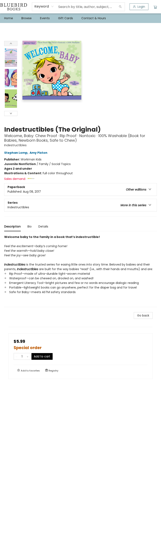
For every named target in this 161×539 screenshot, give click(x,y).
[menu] (80, 18)
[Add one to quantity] (27, 356)
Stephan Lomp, (16, 153)
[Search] (120, 7)
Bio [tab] (29, 226)
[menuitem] (8, 18)
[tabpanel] (80, 271)
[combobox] (44, 6)
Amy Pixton (38, 153)
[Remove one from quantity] (16, 356)
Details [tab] (43, 226)
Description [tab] (12, 226)
